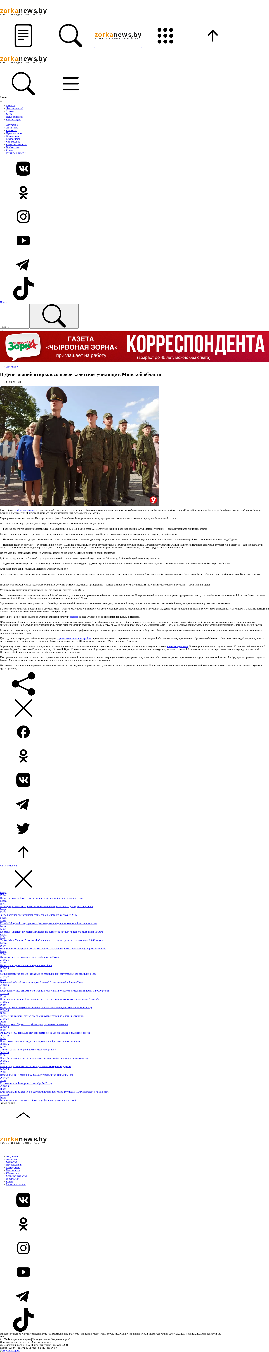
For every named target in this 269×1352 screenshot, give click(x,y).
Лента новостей (14, 108)
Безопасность (13, 139)
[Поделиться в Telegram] (134, 804)
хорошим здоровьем (177, 646)
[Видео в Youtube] (134, 241)
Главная (10, 105)
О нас (9, 114)
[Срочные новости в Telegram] (134, 265)
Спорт (9, 150)
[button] (23, 46)
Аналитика (12, 127)
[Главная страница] (118, 46)
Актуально (12, 124)
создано (74, 616)
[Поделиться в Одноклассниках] (134, 756)
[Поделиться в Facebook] (134, 732)
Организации (13, 119)
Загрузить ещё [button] (7, 1103)
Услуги (10, 111)
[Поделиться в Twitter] (134, 828)
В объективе (12, 147)
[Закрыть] (1, 101)
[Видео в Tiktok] (134, 289)
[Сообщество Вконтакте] (134, 169)
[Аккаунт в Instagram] (134, 217)
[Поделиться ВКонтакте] (134, 780)
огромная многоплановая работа (74, 638)
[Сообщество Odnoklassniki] (134, 193)
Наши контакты (14, 116)
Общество (11, 130)
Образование (13, 141)
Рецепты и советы (16, 153)
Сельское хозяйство (16, 144)
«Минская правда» (25, 510)
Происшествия (14, 133)
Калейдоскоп (13, 136)
